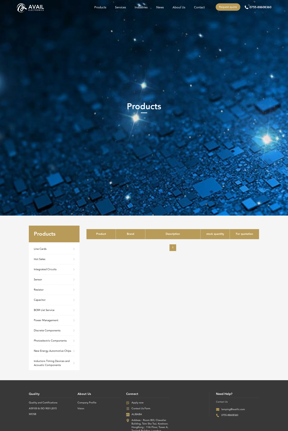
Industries (141, 7)
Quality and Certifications (43, 403)
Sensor (38, 280)
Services (120, 7)
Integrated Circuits (45, 269)
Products (100, 7)
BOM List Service (44, 310)
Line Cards (40, 249)
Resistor (39, 290)
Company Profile (87, 403)
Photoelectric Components (50, 341)
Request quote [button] (228, 7)
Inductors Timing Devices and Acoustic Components (52, 363)
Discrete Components (47, 331)
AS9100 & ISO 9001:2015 (43, 408)
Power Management (46, 320)
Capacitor (40, 300)
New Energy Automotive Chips (52, 351)
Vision (81, 408)
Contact (199, 7)
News (160, 7)
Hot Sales (39, 259)
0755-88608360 (261, 7)
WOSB (32, 414)
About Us (178, 7)
